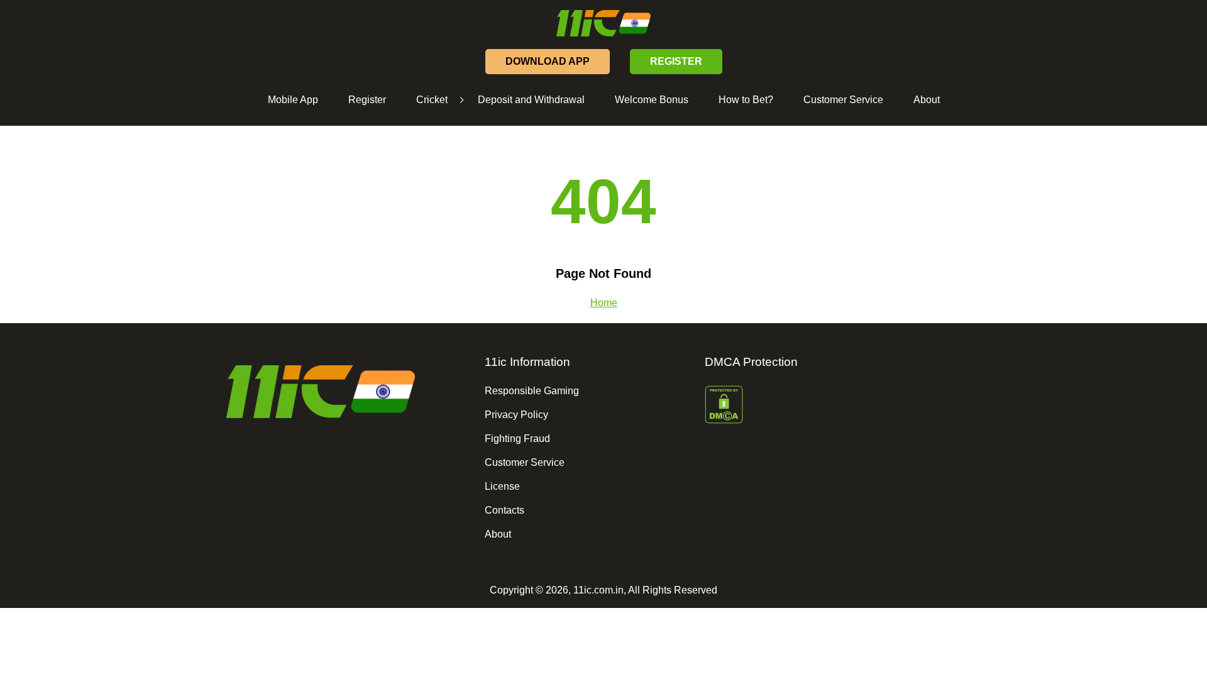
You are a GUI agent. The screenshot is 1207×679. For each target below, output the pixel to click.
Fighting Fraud (517, 438)
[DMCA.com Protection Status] (808, 406)
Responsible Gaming (532, 390)
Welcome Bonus (651, 99)
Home (603, 302)
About (926, 99)
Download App (547, 61)
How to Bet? (746, 99)
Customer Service (843, 99)
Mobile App (293, 99)
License (502, 486)
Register (367, 99)
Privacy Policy (516, 414)
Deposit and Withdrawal (531, 99)
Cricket (432, 99)
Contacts (504, 510)
